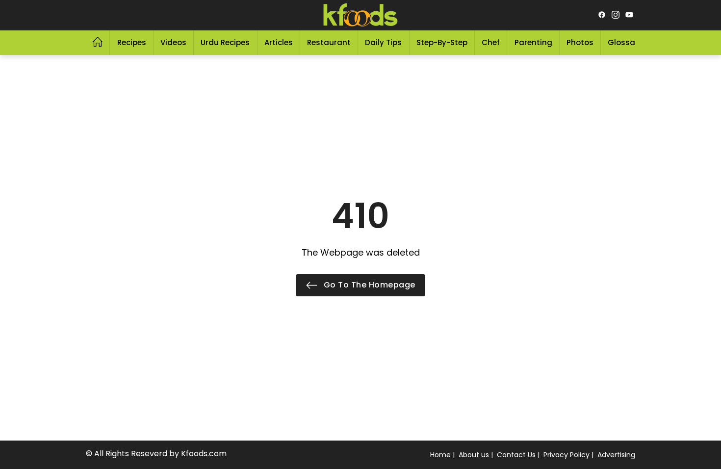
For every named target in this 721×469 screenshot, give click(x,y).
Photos (579, 42)
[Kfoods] (360, 15)
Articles (278, 42)
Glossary (625, 42)
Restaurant (329, 42)
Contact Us (516, 455)
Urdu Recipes (225, 42)
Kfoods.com (204, 453)
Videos (173, 42)
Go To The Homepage (368, 284)
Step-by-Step (441, 42)
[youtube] (629, 15)
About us (474, 455)
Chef (491, 42)
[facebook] (602, 15)
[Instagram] (615, 15)
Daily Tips (383, 42)
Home (440, 455)
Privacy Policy (566, 455)
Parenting (533, 42)
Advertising (616, 455)
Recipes (131, 42)
